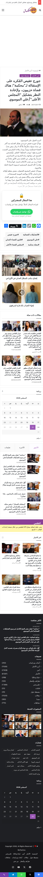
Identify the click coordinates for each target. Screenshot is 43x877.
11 (32, 418)
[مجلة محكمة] (30, 10)
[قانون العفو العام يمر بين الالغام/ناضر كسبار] (35, 725)
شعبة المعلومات (16, 754)
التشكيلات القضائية (30, 234)
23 (5, 422)
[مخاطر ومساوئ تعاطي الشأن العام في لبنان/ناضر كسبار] (11, 548)
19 (27, 422)
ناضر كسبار (10, 766)
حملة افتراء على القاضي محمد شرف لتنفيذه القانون (11, 588)
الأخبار (37, 674)
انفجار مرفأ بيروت (8, 750)
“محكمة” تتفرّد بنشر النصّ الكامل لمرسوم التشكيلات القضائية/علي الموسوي (14, 457)
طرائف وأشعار (34, 681)
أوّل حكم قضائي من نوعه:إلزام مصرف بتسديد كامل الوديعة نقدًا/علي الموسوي (14, 485)
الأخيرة (21, 447)
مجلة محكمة (33, 244)
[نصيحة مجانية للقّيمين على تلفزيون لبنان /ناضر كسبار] (21, 725)
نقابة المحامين (36, 770)
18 (33, 422)
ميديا (38, 699)
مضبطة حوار (25, 76)
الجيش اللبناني (35, 750)
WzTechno (21, 850)
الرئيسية (36, 70)
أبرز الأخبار (28, 70)
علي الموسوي (32, 239)
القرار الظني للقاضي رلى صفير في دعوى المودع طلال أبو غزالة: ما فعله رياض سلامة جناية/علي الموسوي (12, 372)
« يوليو (39, 438)
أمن (38, 670)
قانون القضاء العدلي (13, 239)
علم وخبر (36, 685)
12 (27, 418)
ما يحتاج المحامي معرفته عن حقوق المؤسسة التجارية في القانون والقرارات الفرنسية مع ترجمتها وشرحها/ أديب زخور (32, 561)
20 (21, 422)
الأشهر (36, 447)
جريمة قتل (37, 754)
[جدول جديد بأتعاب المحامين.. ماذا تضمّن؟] (33, 497)
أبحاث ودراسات (34, 663)
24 (38, 427)
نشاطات (37, 703)
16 (4, 418)
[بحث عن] (40, 11)
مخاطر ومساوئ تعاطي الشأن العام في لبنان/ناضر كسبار (11, 558)
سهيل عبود (27, 754)
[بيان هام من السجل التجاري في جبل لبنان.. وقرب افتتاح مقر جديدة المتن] (8, 733)
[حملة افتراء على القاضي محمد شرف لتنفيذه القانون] (11, 580)
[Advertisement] (21, 44)
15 (10, 418)
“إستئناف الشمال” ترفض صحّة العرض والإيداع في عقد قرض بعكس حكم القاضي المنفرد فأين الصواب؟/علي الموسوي (14, 508)
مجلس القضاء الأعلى (14, 244)
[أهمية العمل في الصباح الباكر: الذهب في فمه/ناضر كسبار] (21, 733)
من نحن (16, 861)
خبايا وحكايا (36, 677)
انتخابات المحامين (22, 750)
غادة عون (25, 758)
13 (21, 418)
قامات (37, 688)
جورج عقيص (12, 234)
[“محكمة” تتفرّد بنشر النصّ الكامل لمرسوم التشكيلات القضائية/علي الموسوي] (33, 458)
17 (38, 422)
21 (16, 422)
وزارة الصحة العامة (34, 774)
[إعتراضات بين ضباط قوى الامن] (35, 717)
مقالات (37, 696)
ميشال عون (20, 766)
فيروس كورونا (35, 762)
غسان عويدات (15, 758)
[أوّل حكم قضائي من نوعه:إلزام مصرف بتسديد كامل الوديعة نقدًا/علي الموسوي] (33, 485)
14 (16, 418)
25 (33, 427)
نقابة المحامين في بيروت (20, 770)
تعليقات (7, 447)
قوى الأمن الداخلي (22, 762)
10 (38, 418)
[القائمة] (3, 11)
